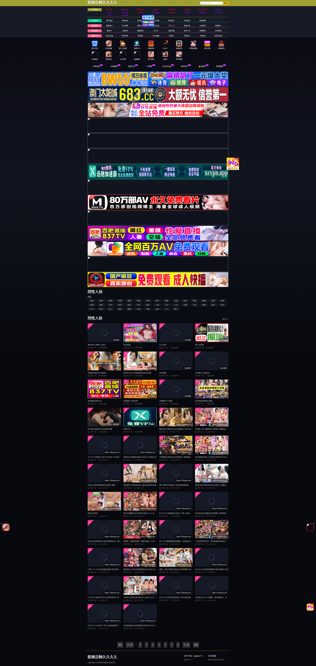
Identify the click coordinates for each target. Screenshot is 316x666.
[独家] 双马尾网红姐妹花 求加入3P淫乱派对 (140, 457)
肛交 (101, 309)
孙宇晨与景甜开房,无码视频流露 (100, 429)
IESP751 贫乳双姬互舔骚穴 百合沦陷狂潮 (175, 597)
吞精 (129, 309)
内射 (148, 309)
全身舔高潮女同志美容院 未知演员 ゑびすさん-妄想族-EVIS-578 (147, 626)
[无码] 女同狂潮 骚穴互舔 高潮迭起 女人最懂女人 (106, 541)
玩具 (213, 301)
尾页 (196, 645)
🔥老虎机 (202, 66)
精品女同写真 (93, 513)
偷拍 (92, 301)
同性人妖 (171, 26)
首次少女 (187, 31)
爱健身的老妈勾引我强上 (97, 373)
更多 (224, 319)
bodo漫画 (156, 36)
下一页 (186, 645)
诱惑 (129, 301)
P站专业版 (109, 36)
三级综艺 (202, 26)
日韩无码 (187, 20)
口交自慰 (125, 26)
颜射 (120, 309)
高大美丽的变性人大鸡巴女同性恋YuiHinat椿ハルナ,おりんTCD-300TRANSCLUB (225, 457)
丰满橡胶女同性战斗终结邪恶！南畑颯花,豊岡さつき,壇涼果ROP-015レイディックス (191, 457)
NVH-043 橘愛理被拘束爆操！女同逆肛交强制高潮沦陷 (180, 541)
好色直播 (126, 345)
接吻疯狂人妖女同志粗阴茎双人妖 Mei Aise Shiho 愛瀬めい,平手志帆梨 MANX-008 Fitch (156, 569)
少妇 (166, 305)
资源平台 (94, 36)
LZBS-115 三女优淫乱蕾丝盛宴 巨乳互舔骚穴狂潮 (106, 569)
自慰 (222, 301)
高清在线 (94, 20)
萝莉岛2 (187, 36)
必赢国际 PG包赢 (165, 401)
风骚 (120, 301)
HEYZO (155, 31)
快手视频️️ (125, 36)
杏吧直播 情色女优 (95, 401)
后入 (92, 309)
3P (166, 309)
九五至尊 (162, 345)
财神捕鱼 (219, 66)
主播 (185, 305)
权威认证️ (131, 66)
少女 (176, 305)
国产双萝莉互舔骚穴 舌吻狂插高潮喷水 (174, 485)
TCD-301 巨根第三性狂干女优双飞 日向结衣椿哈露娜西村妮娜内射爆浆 (115, 457)
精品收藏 (94, 26)
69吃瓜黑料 (218, 36)
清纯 (138, 301)
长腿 (176, 301)
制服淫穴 (109, 26)
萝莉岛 (171, 36)
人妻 (157, 305)
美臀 (166, 301)
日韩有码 (125, 20)
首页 (120, 645)
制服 (204, 301)
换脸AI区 (187, 26)
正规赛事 (114, 66)
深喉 (204, 305)
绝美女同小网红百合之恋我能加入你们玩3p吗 (176, 429)
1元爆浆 (149, 66)
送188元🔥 (167, 66)
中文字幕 (156, 20)
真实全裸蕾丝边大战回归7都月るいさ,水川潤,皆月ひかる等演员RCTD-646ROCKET (154, 513)
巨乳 (157, 301)
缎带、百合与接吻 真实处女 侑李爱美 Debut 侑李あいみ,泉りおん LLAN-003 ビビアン (191, 569)
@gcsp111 (188, 660)
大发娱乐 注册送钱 (202, 373)
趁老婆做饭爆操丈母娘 (203, 401)
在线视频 (94, 31)
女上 (110, 309)
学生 (138, 305)
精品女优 (156, 26)
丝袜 (185, 301)
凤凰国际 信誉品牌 (130, 401)
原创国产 (171, 20)
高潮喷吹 (202, 31)
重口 (176, 309)
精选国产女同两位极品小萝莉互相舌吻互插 (139, 485)
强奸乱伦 (140, 26)
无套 (157, 309)
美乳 (148, 301)
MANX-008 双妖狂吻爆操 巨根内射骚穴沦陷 (211, 569)
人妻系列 (125, 31)
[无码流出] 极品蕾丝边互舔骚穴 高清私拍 (210, 513)
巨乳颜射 (218, 31)
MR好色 (203, 36)
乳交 (222, 305)
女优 (110, 305)
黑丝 (194, 301)
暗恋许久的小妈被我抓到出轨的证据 (137, 373)
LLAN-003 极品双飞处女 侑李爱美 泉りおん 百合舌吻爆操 (109, 597)
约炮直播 (162, 373)
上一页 (129, 645)
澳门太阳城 (199, 345)
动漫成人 (218, 26)
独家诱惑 (171, 31)
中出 (138, 309)
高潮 (92, 305)
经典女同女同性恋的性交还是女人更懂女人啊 (212, 485)
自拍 (101, 301)
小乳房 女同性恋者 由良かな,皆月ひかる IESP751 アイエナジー (147, 597)
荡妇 (120, 305)
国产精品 (109, 20)
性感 (110, 301)
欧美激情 (202, 20)
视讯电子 (184, 66)
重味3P (109, 31)
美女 (148, 305)
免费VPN (126, 429)
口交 (194, 305)
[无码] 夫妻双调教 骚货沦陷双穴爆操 (101, 485)
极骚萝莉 (140, 31)
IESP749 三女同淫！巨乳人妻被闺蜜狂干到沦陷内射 (107, 626)
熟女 (129, 305)
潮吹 (101, 305)
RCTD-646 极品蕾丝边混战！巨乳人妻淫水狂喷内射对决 (180, 513)
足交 (213, 305)
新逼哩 (140, 36)
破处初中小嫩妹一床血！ (97, 345)
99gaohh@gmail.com (216, 660)
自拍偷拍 (140, 20)
